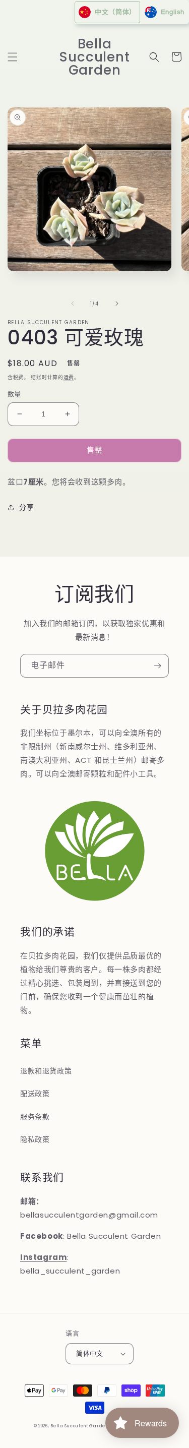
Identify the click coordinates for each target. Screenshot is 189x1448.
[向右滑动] (117, 303)
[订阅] (157, 666)
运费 (69, 377)
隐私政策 (34, 1139)
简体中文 (89, 1353)
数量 (14, 394)
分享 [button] (26, 507)
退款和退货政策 (46, 1071)
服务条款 (34, 1117)
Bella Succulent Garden (79, 1426)
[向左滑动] (72, 303)
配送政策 (34, 1094)
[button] (13, 57)
